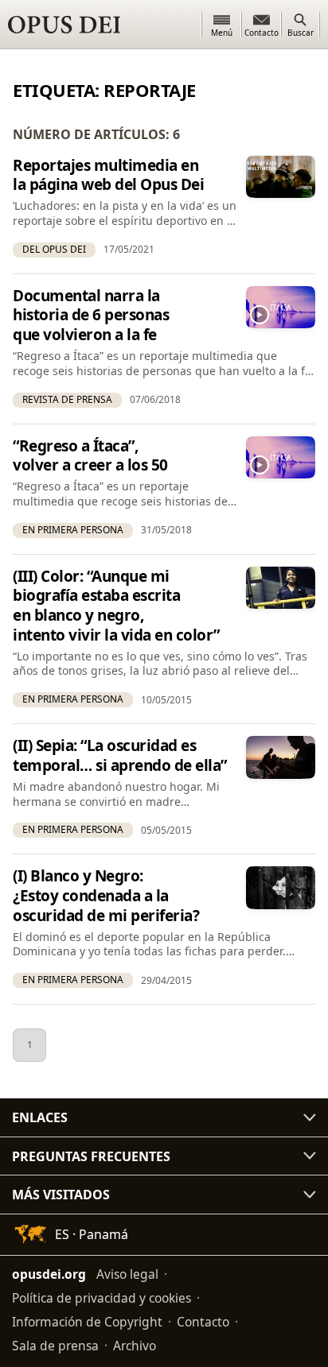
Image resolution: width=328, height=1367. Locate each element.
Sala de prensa (55, 1345)
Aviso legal (127, 1274)
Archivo (134, 1345)
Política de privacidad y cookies (101, 1298)
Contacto (203, 1321)
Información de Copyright (87, 1321)
